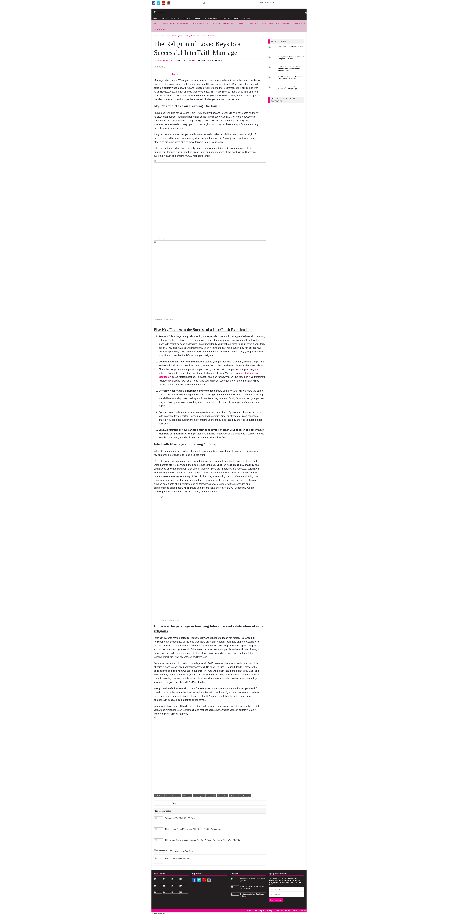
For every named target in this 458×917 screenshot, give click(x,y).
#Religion (233, 796)
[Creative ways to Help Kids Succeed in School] (235, 898)
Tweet (175, 74)
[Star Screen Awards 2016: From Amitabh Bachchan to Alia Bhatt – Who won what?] (272, 71)
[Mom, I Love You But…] (163, 851)
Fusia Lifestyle (216, 23)
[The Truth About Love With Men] (158, 862)
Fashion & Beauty (168, 23)
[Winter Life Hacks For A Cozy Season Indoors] (158, 896)
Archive (295, 911)
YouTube (187, 18)
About (164, 18)
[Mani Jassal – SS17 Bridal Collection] (272, 51)
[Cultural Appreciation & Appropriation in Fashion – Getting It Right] (272, 91)
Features (156, 23)
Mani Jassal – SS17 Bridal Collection (291, 47)
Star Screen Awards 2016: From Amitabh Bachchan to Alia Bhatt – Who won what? (289, 69)
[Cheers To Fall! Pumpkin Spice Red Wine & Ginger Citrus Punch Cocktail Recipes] (184, 896)
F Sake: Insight (253, 23)
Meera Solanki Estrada (185, 60)
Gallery (198, 18)
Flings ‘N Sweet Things (200, 23)
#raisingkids (222, 796)
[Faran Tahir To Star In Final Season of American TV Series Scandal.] (158, 889)
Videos (276, 911)
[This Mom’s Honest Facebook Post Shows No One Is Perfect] (272, 81)
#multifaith (211, 796)
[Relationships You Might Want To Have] (158, 821)
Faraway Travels (267, 23)
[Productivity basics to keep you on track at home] (235, 890)
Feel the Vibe (228, 23)
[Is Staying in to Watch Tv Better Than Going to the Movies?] (272, 61)
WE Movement (211, 18)
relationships (245, 796)
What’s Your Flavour (283, 23)
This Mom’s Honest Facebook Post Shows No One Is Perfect (290, 78)
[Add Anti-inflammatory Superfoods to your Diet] (235, 883)
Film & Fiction (240, 23)
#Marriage (187, 796)
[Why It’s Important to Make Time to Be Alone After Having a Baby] (175, 889)
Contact (247, 18)
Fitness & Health (183, 23)
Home (155, 18)
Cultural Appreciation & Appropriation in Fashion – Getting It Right (290, 88)
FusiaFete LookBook (230, 18)
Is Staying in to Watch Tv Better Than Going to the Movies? (291, 58)
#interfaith (159, 796)
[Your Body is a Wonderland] (175, 896)
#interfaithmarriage (173, 796)
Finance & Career (299, 23)
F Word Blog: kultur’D (160, 29)
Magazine (175, 18)
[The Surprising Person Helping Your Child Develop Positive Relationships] (158, 832)
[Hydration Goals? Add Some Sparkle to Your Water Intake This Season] (184, 889)
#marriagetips (199, 796)
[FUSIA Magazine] (229, 12)
